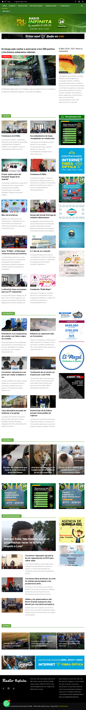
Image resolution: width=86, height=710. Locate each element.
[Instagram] (79, 1)
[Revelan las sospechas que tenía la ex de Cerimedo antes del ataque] (15, 460)
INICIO (5, 6)
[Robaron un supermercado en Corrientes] (43, 324)
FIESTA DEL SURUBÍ (36, 6)
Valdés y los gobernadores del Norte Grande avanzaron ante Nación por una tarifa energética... (40, 601)
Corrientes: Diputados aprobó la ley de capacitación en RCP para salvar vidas (39, 558)
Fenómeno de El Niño (11, 136)
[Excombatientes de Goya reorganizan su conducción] (43, 127)
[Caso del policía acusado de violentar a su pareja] (14, 401)
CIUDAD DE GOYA (50, 6)
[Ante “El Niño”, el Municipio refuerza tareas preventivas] (14, 242)
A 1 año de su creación (40, 251)
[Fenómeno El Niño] (43, 165)
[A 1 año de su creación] (43, 242)
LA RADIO (12, 6)
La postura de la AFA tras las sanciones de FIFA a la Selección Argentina (42, 643)
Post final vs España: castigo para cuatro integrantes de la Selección (69, 643)
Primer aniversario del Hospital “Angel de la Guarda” (11, 176)
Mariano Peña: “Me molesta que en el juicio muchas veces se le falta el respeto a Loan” (26, 542)
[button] (81, 6)
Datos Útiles (23, 6)
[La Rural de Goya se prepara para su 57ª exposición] (14, 280)
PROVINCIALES (6, 330)
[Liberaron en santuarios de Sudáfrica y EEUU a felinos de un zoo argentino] (43, 460)
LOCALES (4, 132)
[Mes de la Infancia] (14, 206)
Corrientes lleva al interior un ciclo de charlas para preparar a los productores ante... (40, 581)
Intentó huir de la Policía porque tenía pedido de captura (41, 413)
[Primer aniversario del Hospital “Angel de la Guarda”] (14, 165)
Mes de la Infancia (10, 215)
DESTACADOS (63, 72)
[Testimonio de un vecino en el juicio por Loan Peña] (43, 363)
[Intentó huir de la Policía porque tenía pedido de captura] (43, 401)
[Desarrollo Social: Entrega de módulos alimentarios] (43, 206)
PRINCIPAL (6, 56)
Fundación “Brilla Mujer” (41, 289)
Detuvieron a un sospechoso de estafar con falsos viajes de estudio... (14, 336)
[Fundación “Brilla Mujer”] (43, 280)
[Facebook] (75, 1)
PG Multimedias (63, 706)
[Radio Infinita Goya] (11, 26)
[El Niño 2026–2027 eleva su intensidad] (71, 64)
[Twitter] (82, 1)
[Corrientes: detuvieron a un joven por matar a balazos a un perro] (14, 363)
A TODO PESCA (64, 6)
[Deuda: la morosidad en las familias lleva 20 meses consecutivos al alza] (70, 460)
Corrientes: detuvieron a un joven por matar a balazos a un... (14, 374)
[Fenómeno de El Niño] (14, 127)
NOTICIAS (6, 11)
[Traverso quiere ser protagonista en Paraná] (15, 640)
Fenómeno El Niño (38, 174)
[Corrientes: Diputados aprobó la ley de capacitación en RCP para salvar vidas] (12, 561)
